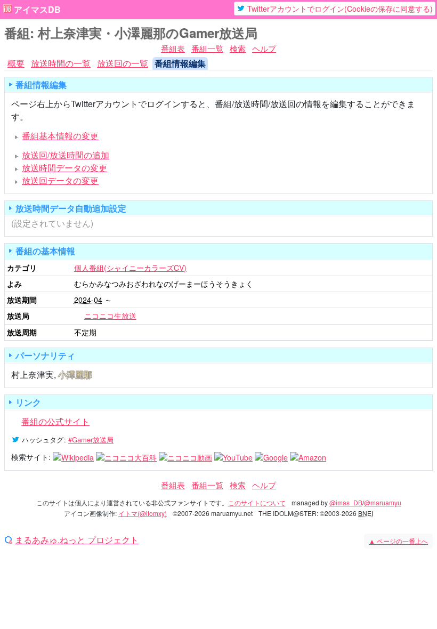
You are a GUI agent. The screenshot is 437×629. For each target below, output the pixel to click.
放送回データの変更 (60, 180)
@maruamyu (382, 502)
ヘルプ (264, 48)
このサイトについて (257, 502)
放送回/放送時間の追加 (65, 155)
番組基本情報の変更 (60, 136)
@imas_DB (345, 502)
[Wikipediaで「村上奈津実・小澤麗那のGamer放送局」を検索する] (73, 456)
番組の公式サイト (55, 421)
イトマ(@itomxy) (142, 513)
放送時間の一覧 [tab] (61, 63)
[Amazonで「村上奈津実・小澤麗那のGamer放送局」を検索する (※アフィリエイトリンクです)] (308, 456)
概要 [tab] (16, 63)
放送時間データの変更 (64, 168)
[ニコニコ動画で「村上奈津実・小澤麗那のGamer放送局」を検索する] (185, 456)
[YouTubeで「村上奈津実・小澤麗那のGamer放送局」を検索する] (233, 456)
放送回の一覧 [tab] (122, 63)
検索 (238, 48)
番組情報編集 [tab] (180, 63)
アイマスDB (37, 9)
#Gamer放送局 (91, 439)
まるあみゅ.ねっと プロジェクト (77, 540)
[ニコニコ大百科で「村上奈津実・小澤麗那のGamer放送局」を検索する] (126, 456)
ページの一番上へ (398, 540)
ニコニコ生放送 (110, 315)
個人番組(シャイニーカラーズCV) (130, 267)
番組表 (173, 48)
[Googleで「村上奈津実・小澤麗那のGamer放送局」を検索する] (271, 456)
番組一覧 (207, 48)
